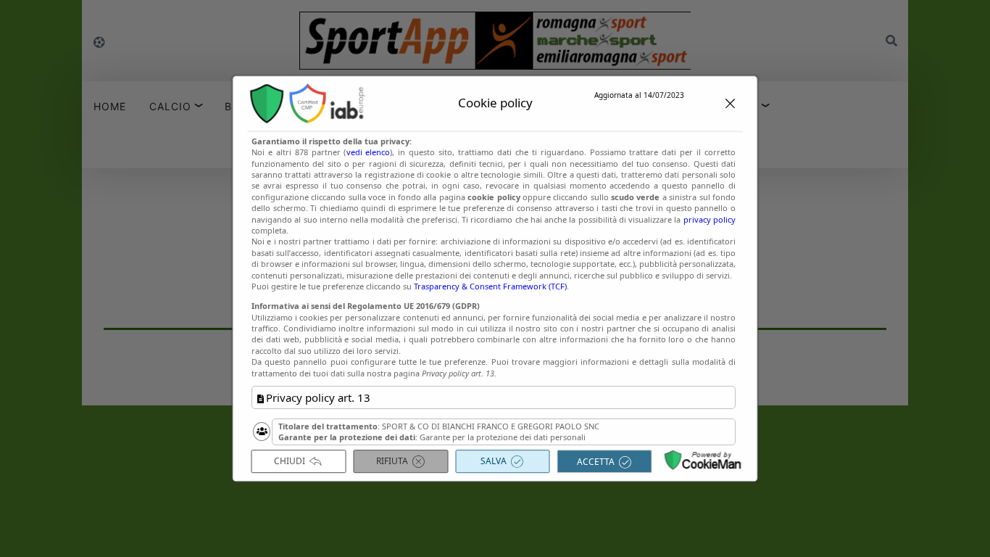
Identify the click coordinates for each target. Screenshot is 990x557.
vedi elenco (368, 152)
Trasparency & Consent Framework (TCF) (490, 286)
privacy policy (709, 219)
